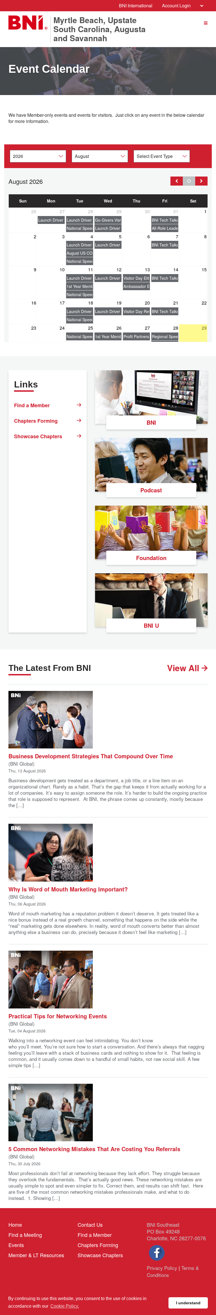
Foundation (151, 558)
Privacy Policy (162, 1267)
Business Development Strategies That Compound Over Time (90, 755)
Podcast (151, 490)
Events (16, 1244)
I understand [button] (188, 1303)
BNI (151, 422)
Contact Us (90, 1224)
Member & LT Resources (36, 1255)
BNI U (151, 625)
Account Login (176, 5)
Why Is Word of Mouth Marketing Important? (68, 889)
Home (15, 1224)
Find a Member (32, 405)
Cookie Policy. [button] (64, 1306)
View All (184, 668)
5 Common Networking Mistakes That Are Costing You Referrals (94, 1148)
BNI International (135, 5)
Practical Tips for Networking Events (57, 1015)
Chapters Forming (36, 420)
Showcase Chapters (38, 436)
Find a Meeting (25, 1234)
